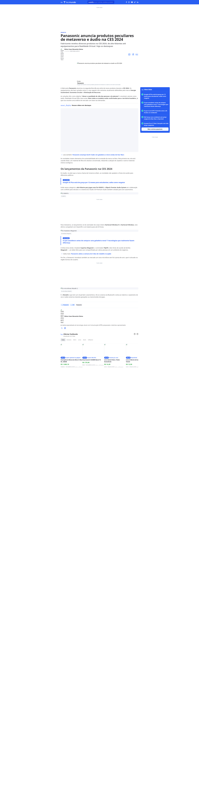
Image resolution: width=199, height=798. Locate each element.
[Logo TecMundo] (70, 2)
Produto (63, 32)
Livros (79, 340)
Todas (63, 340)
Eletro (74, 340)
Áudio (84, 340)
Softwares (90, 340)
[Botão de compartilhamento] (129, 54)
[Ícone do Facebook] (126, 2)
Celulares (68, 340)
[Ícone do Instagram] (129, 2)
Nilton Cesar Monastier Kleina (73, 49)
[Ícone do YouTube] (132, 2)
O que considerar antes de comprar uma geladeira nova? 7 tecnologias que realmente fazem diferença (98, 242)
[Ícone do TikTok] (135, 2)
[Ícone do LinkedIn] (137, 2)
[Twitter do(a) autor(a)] (62, 328)
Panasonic (80, 83)
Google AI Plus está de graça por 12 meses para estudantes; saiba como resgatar (94, 182)
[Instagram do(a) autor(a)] (65, 328)
